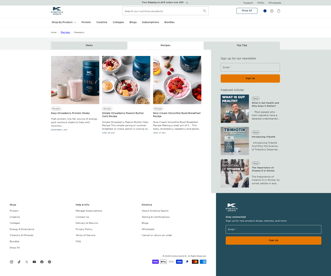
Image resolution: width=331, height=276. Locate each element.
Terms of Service (85, 235)
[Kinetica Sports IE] (57, 11)
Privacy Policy (84, 229)
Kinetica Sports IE (178, 256)
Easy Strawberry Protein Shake (70, 113)
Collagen (15, 223)
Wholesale (274, 2)
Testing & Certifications (156, 217)
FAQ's (260, 2)
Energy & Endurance (22, 229)
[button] (63, 22)
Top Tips (242, 45)
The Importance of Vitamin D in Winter (263, 169)
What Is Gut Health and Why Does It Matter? (265, 104)
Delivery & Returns (87, 223)
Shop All (15, 247)
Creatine (15, 217)
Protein (14, 210)
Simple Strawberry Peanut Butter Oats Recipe (123, 115)
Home (54, 32)
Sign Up (250, 78)
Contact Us (82, 217)
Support (248, 2)
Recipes (65, 32)
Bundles (14, 241)
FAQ (78, 241)
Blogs (145, 223)
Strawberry (79, 32)
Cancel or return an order (157, 235)
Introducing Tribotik (263, 137)
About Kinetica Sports (155, 210)
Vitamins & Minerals (21, 235)
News (89, 45)
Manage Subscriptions (89, 210)
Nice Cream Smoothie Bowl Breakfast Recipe (177, 115)
